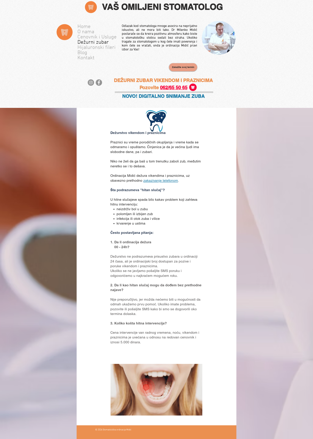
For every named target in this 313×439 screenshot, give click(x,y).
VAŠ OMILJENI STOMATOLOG (162, 7)
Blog (82, 52)
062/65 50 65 (173, 87)
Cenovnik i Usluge (96, 37)
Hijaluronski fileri (96, 47)
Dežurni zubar (93, 42)
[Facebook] (99, 82)
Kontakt (85, 58)
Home (83, 26)
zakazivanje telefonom (160, 180)
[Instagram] (91, 82)
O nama (85, 32)
